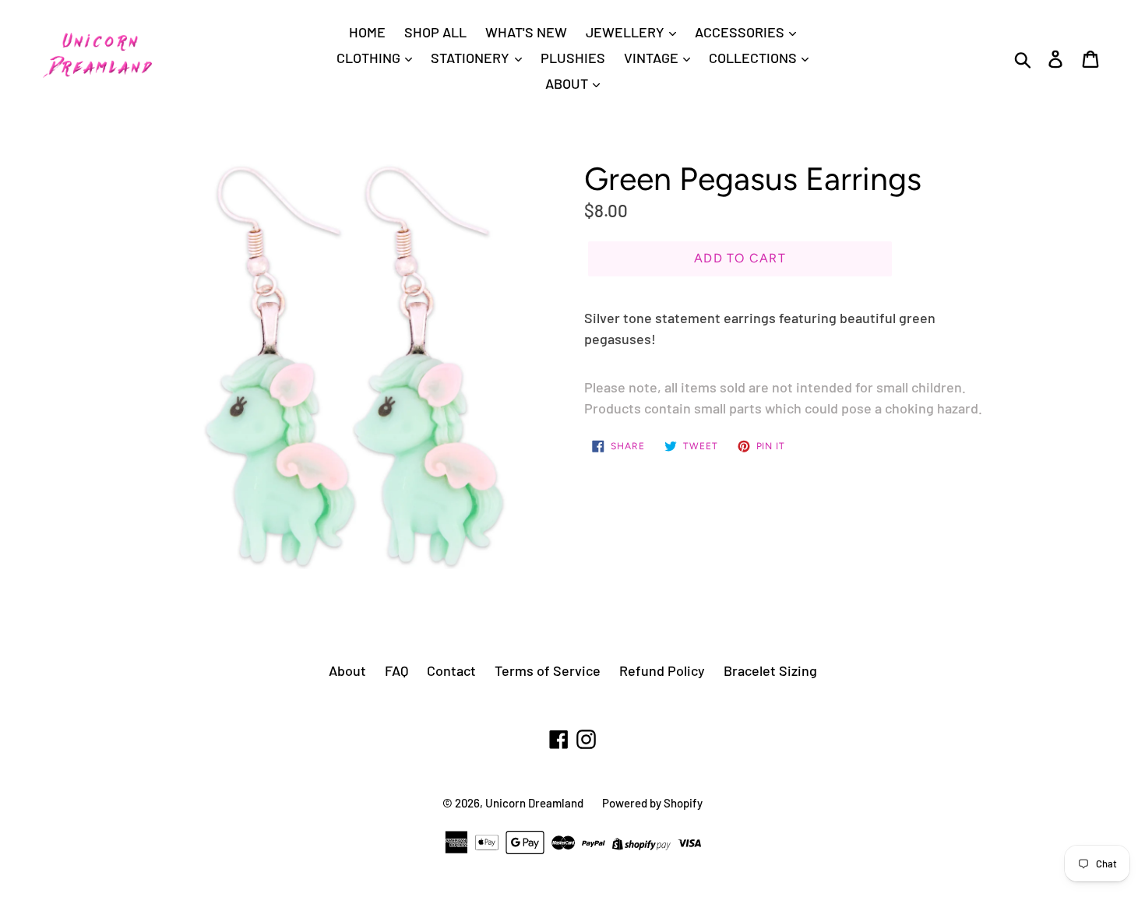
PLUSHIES (573, 57)
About (347, 670)
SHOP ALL (435, 31)
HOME (367, 31)
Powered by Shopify (652, 803)
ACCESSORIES (741, 31)
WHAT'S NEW (526, 31)
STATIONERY (472, 57)
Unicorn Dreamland (534, 803)
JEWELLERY (627, 31)
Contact (451, 670)
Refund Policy (662, 670)
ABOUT (568, 83)
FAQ (396, 670)
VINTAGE (653, 57)
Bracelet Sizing (770, 670)
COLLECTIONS (754, 57)
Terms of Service (548, 670)
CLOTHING (369, 57)
